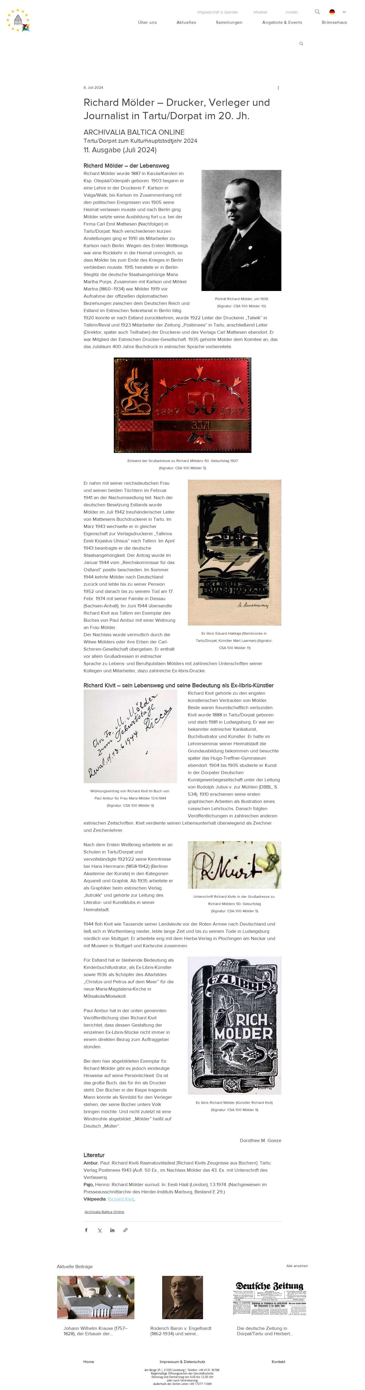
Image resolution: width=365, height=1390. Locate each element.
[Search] (317, 11)
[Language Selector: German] (337, 12)
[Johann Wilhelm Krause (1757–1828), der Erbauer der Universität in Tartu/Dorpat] (95, 1297)
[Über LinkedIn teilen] (112, 1230)
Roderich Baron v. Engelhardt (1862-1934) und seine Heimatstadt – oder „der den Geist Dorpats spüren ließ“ (180, 1331)
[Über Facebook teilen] (86, 1230)
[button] (301, 43)
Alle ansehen (297, 1266)
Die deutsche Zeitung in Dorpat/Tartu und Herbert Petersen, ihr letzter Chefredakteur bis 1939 (263, 1331)
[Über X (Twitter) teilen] (99, 1230)
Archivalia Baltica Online (104, 1212)
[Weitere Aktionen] (278, 87)
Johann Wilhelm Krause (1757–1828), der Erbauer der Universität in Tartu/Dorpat (96, 1331)
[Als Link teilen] (125, 1230)
